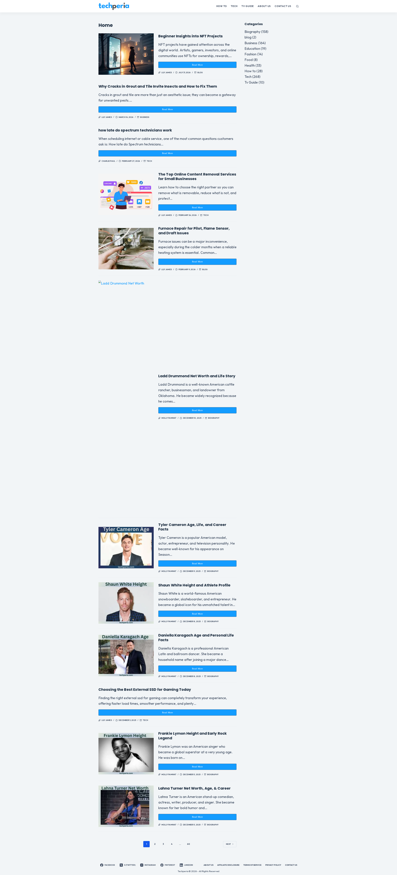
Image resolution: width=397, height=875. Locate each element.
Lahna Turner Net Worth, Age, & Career (194, 788)
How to (221, 6)
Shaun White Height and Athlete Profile (194, 585)
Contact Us (283, 6)
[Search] (297, 6)
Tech (234, 6)
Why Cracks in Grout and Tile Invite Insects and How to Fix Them (157, 86)
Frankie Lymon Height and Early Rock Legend (192, 736)
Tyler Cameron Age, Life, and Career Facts (192, 527)
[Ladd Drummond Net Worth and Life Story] (126, 397)
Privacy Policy (273, 865)
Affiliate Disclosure (228, 865)
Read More (199, 66)
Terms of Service (252, 865)
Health (250, 65)
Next (228, 844)
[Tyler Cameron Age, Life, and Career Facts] (126, 547)
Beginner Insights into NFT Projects (190, 36)
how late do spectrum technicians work (135, 130)
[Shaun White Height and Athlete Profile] (126, 603)
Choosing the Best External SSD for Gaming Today (144, 689)
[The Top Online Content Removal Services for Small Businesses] (126, 194)
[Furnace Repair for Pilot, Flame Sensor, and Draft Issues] (126, 248)
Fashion (250, 54)
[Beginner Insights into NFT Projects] (126, 54)
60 (188, 844)
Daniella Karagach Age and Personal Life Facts (196, 637)
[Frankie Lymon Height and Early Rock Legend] (126, 753)
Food (249, 60)
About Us (264, 6)
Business (144, 117)
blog (200, 72)
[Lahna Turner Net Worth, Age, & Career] (126, 806)
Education (252, 48)
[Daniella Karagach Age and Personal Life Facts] (126, 655)
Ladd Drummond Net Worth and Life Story (196, 376)
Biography (214, 418)
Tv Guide (247, 6)
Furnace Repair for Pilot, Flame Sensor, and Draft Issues (194, 231)
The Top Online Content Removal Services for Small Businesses (197, 176)
